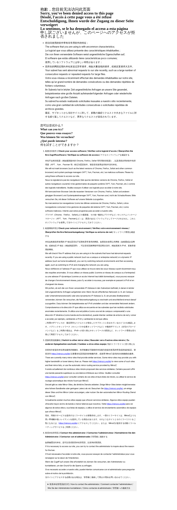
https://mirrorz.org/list (60, 353)
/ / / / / (90, 486)
